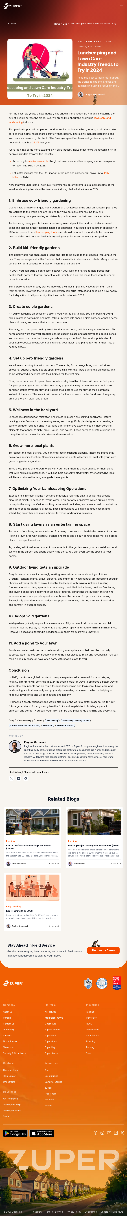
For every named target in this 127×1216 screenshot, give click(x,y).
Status (6, 1116)
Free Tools (50, 1093)
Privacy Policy (74, 1211)
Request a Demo (103, 950)
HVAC (89, 1023)
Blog (65, 24)
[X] (122, 1132)
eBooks (49, 1087)
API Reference (10, 1098)
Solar (88, 1053)
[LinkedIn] (116, 1133)
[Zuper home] (12, 6)
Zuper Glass (51, 1041)
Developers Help (12, 1104)
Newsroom (8, 1047)
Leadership (9, 1029)
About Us (7, 1012)
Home (57, 24)
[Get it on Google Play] (15, 1133)
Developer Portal (12, 1110)
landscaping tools (46, 232)
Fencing (90, 1012)
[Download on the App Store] (42, 1133)
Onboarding (9, 1082)
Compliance (91, 1211)
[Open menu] (121, 6)
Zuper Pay (50, 1047)
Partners (7, 1035)
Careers (7, 1017)
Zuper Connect (52, 1029)
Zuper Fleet (51, 1035)
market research (38, 161)
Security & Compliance (14, 1053)
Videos (48, 1105)
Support (37, 1211)
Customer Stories (53, 1082)
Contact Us (8, 1023)
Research (49, 1099)
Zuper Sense (51, 1053)
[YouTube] (109, 1132)
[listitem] (11, 778)
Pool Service (92, 1035)
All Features (50, 1012)
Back (13, 23)
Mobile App (50, 1023)
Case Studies (51, 1076)
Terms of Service (54, 1211)
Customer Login (11, 1070)
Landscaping (92, 1029)
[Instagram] (102, 1133)
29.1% (36, 142)
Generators (92, 1017)
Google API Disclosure (112, 1211)
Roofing (90, 1047)
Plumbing (90, 1041)
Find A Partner (10, 1041)
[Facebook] (95, 1133)
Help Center (9, 1076)
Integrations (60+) (54, 1017)
